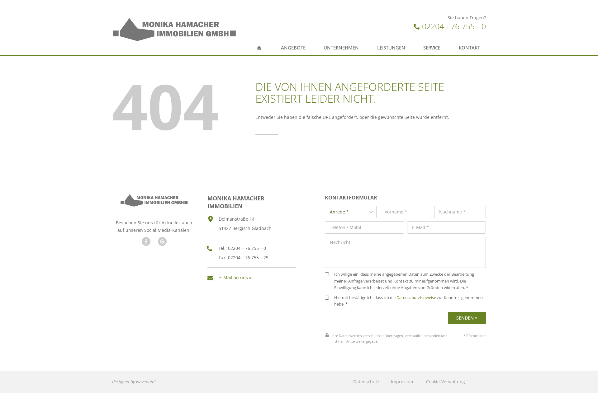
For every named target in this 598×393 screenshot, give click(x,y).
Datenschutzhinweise (416, 297)
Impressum (403, 382)
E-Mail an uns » (235, 277)
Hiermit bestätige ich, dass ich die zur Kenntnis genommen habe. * (408, 301)
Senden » (466, 318)
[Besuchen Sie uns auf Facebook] (146, 241)
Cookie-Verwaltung (445, 382)
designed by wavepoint (134, 382)
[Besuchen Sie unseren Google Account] (162, 241)
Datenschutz (366, 382)
